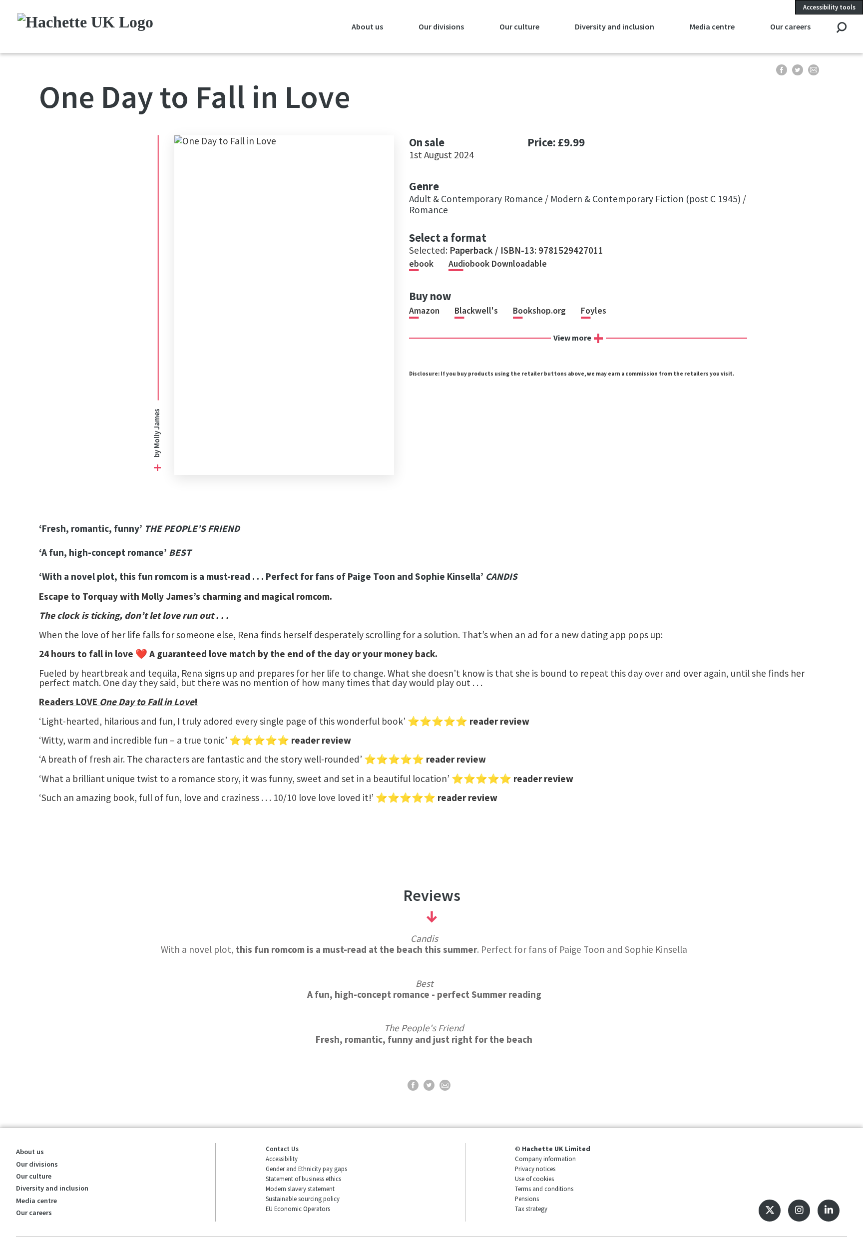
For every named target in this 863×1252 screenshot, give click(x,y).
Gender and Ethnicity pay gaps (306, 1169)
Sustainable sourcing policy (303, 1199)
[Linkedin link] (829, 1211)
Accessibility (282, 1159)
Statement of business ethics (303, 1179)
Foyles (593, 310)
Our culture (519, 26)
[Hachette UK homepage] (95, 26)
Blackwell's (476, 310)
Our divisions (441, 26)
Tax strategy (531, 1209)
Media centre (712, 26)
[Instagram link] (799, 1211)
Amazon (424, 310)
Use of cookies (534, 1179)
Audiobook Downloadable (497, 263)
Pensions (527, 1199)
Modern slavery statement (300, 1189)
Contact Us (282, 1149)
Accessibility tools (829, 7)
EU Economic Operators (298, 1209)
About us (367, 26)
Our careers (790, 26)
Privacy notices (535, 1169)
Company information (545, 1159)
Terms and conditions (544, 1189)
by (157, 452)
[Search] (841, 28)
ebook (421, 263)
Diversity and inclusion (614, 26)
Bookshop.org (539, 310)
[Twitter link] (770, 1211)
